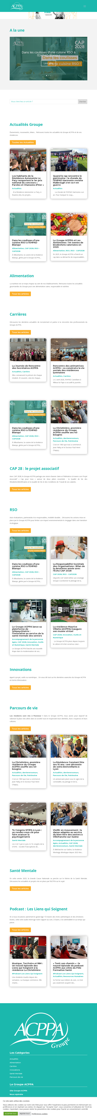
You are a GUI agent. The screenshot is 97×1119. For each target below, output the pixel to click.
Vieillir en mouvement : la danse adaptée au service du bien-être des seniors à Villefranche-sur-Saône (68, 833)
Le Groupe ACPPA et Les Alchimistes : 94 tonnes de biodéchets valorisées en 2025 (68, 243)
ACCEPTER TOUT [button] (10, 1114)
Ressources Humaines (73, 976)
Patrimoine (73, 441)
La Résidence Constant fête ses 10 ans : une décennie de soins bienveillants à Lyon (68, 765)
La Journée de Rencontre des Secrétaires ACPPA (26, 367)
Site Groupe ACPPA (18, 1091)
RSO (68, 251)
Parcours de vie (16, 1077)
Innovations (15, 1070)
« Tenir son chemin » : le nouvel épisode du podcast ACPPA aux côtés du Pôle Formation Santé (68, 966)
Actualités (16, 188)
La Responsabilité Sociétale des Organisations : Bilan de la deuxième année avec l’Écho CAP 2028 (69, 567)
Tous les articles (20, 294)
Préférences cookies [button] (40, 1114)
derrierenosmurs (70, 438)
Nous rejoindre (16, 1094)
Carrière (26, 372)
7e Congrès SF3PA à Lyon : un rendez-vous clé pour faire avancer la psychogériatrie (27, 833)
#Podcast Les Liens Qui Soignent (27, 974)
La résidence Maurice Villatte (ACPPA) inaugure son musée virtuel (67, 629)
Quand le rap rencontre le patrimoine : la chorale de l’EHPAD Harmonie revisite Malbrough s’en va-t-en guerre (68, 180)
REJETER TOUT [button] (25, 1114)
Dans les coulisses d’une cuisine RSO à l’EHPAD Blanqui (48, 53)
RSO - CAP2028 (77, 251)
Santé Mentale (32, 645)
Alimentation (18, 248)
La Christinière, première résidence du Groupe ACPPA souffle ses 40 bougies (67, 431)
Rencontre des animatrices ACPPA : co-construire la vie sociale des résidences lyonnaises (68, 369)
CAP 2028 (29, 248)
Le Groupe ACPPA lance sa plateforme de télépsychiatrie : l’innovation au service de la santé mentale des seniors (28, 631)
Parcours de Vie (60, 441)
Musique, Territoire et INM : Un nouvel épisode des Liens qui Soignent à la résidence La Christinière (27, 966)
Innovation (32, 642)
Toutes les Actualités (23, 142)
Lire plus (48, 63)
